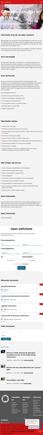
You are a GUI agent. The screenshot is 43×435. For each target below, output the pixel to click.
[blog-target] (3, 356)
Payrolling (24, 409)
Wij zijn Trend (36, 400)
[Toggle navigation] (41, 2)
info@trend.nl (5, 423)
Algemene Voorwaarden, (18, 431)
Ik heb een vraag (34, 427)
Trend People (27, 383)
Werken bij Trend (16, 411)
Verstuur (21, 268)
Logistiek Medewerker (9, 306)
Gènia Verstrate (28, 360)
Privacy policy (36, 410)
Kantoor (14, 402)
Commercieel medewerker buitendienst (15, 315)
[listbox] (25, 332)
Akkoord (39, 426)
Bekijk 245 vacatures (6, 339)
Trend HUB (14, 409)
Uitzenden (25, 402)
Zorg (13, 407)
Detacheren (25, 404)
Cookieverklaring (37, 412)
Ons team (35, 402)
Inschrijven (14, 412)
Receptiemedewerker (8, 286)
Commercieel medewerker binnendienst (15, 296)
